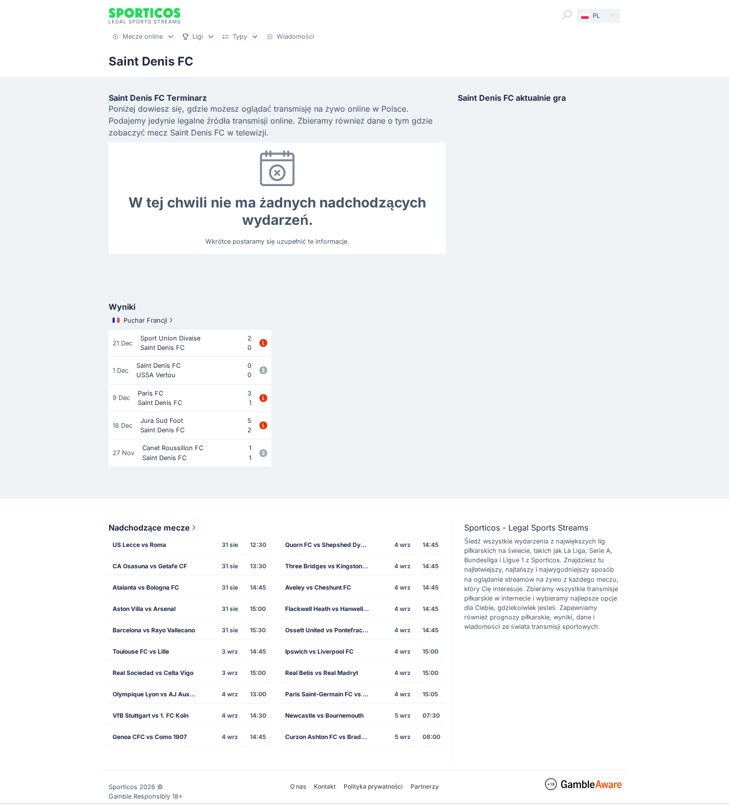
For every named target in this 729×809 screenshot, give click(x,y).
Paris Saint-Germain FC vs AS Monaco (330, 694)
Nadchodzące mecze (149, 528)
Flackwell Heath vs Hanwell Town (330, 608)
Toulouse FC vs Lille (141, 651)
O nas (298, 786)
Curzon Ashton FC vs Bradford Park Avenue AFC (330, 737)
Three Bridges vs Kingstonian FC (330, 566)
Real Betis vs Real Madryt (321, 672)
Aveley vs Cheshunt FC (318, 587)
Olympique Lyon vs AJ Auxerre (157, 694)
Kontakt (325, 786)
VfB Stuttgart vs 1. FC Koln (150, 715)
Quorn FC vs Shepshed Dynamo (330, 544)
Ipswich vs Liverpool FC (319, 651)
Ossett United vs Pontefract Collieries (330, 630)
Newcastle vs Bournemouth (324, 715)
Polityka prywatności (373, 786)
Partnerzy (425, 786)
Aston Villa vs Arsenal (144, 608)
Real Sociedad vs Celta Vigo (153, 672)
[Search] (567, 15)
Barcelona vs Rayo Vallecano (154, 630)
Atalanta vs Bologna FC (146, 587)
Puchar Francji (145, 320)
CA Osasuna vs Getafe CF (150, 566)
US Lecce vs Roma (139, 544)
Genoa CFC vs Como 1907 (150, 737)
